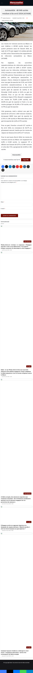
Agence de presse (6, 18)
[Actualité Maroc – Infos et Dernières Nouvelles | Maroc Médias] (16, 3)
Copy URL (26, 159)
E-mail (3, 208)
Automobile (16, 155)
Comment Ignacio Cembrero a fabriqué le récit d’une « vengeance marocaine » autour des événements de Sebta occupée (15, 652)
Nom (2, 202)
